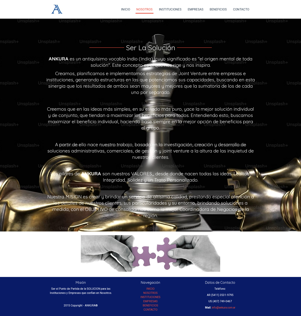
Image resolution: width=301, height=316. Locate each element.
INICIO (150, 288)
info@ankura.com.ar (223, 307)
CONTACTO (150, 309)
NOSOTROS (150, 293)
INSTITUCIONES (150, 297)
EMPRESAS (150, 301)
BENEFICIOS (150, 305)
